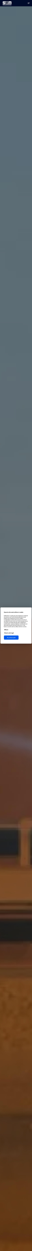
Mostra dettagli (9, 633)
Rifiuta (6, 629)
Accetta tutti (11, 637)
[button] (29, 3)
